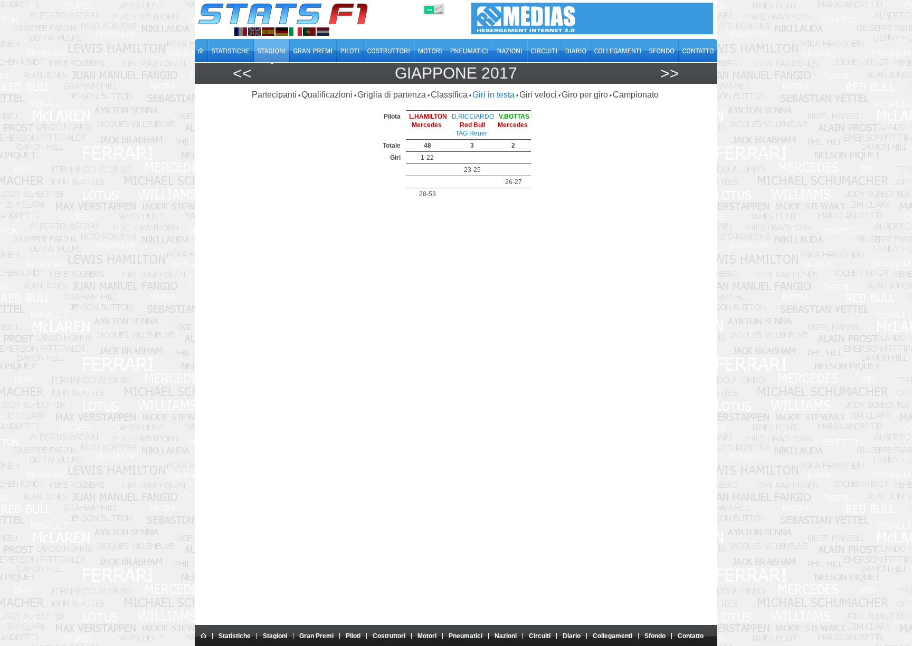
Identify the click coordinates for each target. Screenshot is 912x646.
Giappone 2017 (456, 73)
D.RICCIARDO (473, 116)
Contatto (691, 636)
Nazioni (506, 636)
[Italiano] (295, 31)
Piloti (353, 636)
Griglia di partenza (391, 94)
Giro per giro (585, 94)
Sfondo (655, 636)
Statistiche (234, 636)
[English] (254, 31)
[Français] (240, 31)
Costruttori (389, 636)
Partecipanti (274, 94)
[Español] (268, 31)
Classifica (449, 94)
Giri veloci (538, 94)
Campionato (636, 94)
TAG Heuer (471, 133)
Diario (572, 636)
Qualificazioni (327, 94)
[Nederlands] (323, 31)
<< (242, 73)
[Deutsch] (282, 31)
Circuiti (539, 636)
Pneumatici (465, 636)
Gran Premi (316, 636)
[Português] (309, 31)
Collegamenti (612, 636)
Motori (426, 636)
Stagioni (275, 636)
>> (669, 73)
